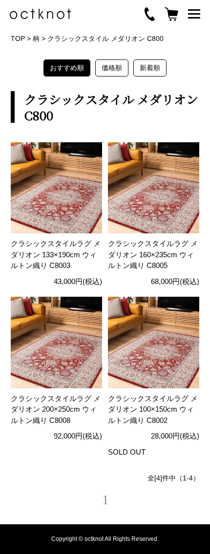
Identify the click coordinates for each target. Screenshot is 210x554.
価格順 (112, 68)
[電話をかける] (150, 14)
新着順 (150, 68)
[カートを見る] (171, 14)
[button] (194, 14)
